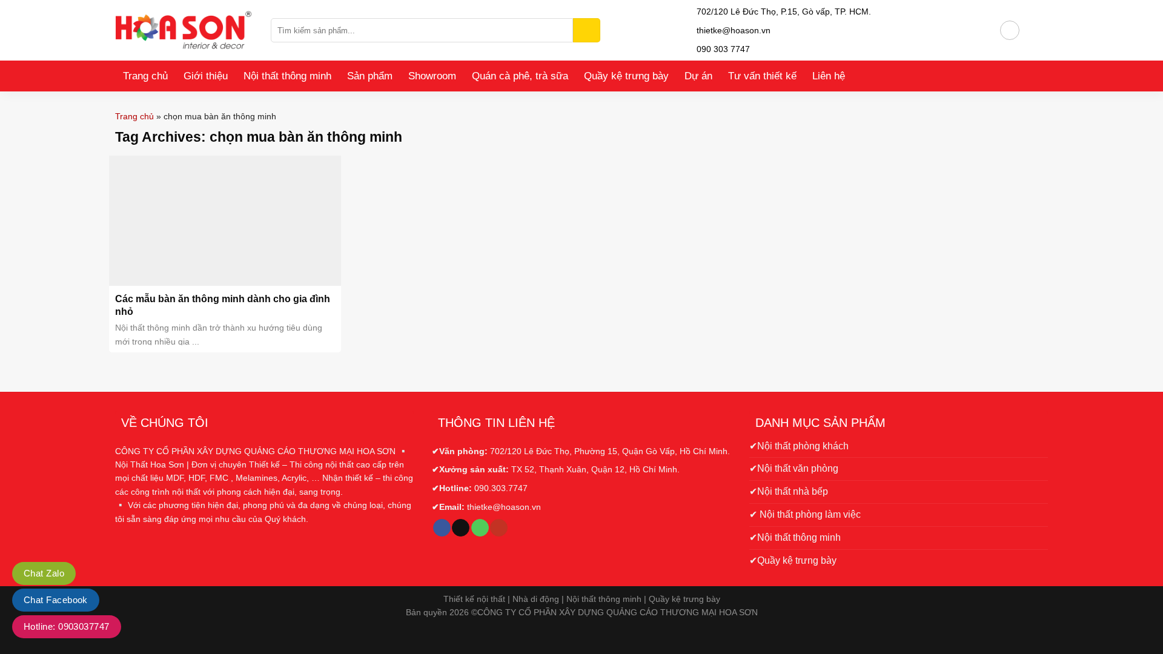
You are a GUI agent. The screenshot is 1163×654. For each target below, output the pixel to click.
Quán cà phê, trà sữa (520, 76)
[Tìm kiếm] (586, 30)
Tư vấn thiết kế (762, 76)
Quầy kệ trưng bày (626, 76)
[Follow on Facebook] (442, 528)
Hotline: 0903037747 (67, 626)
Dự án (698, 76)
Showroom (432, 76)
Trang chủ (145, 76)
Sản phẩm (370, 76)
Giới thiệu (206, 76)
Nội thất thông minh (287, 76)
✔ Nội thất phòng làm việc (805, 514)
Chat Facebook (56, 600)
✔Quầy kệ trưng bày (793, 560)
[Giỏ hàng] (1034, 30)
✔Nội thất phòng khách (799, 446)
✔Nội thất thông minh (795, 537)
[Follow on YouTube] (499, 528)
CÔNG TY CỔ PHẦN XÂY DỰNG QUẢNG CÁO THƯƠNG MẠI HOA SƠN (617, 612)
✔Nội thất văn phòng (793, 468)
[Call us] (480, 528)
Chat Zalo (44, 573)
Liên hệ (828, 76)
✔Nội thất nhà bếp (788, 491)
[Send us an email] (460, 528)
